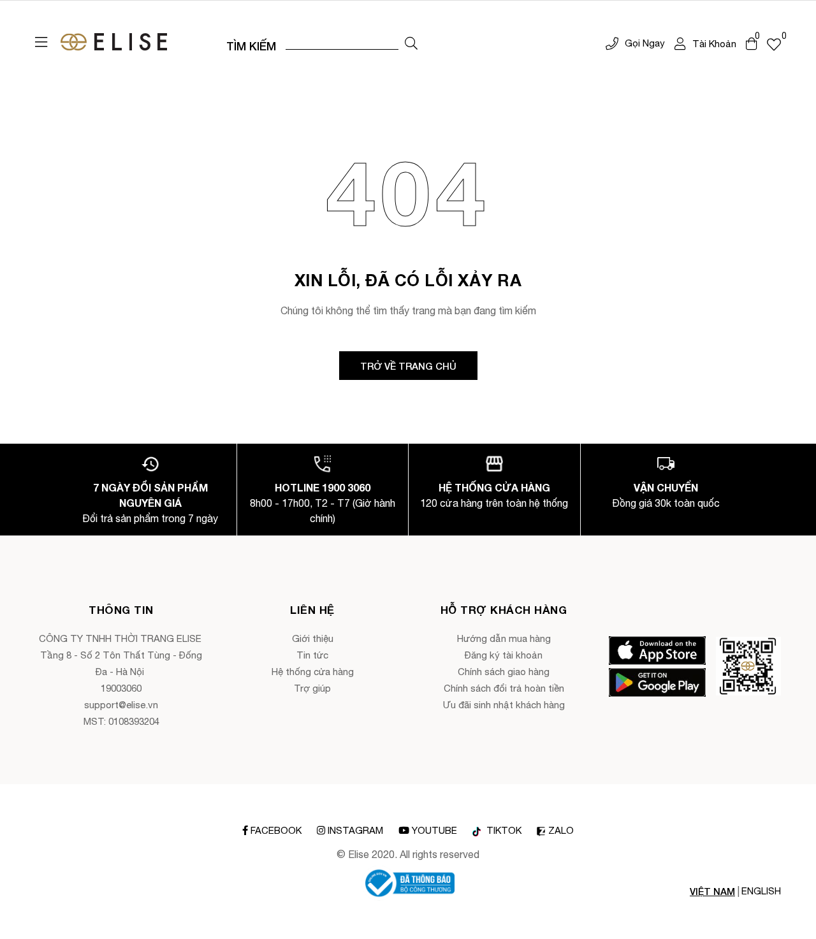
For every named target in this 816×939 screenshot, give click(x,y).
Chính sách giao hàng (504, 671)
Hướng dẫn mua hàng (504, 638)
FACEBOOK (276, 830)
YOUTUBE (434, 830)
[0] (774, 44)
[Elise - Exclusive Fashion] (114, 42)
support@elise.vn (121, 704)
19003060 (121, 688)
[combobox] (342, 42)
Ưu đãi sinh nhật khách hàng (503, 704)
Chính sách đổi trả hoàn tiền (504, 688)
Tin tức (312, 655)
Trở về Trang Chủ (408, 366)
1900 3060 (346, 487)
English (761, 890)
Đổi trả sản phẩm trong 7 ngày (150, 518)
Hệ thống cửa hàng (313, 671)
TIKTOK (502, 831)
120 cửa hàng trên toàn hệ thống (494, 503)
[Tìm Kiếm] (411, 43)
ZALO (561, 831)
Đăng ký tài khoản (504, 655)
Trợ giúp (312, 688)
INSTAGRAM (355, 830)
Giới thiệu (312, 638)
